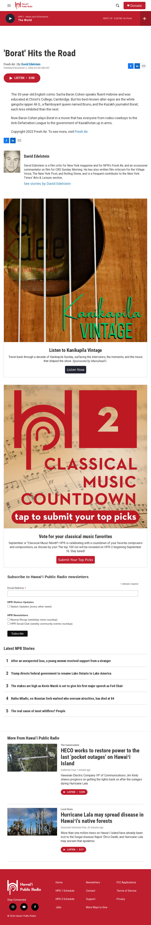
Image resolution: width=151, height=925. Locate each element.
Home (59, 882)
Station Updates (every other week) (31, 606)
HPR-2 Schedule (65, 899)
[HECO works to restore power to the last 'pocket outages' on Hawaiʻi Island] (32, 757)
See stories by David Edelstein (47, 183)
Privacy (121, 899)
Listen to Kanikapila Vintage (75, 350)
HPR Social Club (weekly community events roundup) (41, 623)
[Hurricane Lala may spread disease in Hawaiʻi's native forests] (32, 822)
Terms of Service (126, 890)
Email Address (16, 588)
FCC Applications (126, 882)
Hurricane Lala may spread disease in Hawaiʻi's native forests (102, 817)
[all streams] (145, 18)
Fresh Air (81, 132)
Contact (90, 890)
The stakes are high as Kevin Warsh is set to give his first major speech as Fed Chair (67, 686)
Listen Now (75, 369)
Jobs (58, 907)
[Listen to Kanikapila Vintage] (75, 270)
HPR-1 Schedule (65, 890)
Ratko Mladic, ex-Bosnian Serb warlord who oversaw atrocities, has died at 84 (62, 698)
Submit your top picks (75, 559)
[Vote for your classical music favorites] (75, 456)
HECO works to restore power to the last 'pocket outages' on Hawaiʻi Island (100, 757)
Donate (136, 6)
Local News (67, 809)
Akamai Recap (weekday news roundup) (33, 619)
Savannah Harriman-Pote (73, 827)
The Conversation (70, 745)
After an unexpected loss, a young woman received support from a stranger (61, 661)
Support (90, 899)
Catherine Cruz (68, 769)
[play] (10, 18)
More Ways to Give (96, 907)
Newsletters (93, 882)
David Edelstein (30, 64)
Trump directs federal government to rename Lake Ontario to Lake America (61, 673)
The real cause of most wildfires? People (38, 711)
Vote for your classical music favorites (75, 536)
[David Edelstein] (12, 162)
